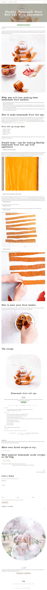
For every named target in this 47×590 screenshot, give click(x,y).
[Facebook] (24, 581)
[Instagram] (22, 581)
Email (18, 497)
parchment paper (3, 156)
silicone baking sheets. (16, 156)
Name (3, 497)
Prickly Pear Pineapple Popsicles (41, 471)
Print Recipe (23, 402)
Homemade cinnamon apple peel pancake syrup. (17, 122)
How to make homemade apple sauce (21, 121)
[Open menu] (45, 2)
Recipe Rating (3, 480)
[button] (21, 397)
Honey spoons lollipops (6, 459)
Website (33, 497)
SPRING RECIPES (27, 573)
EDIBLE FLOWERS (19, 573)
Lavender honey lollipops (6, 461)
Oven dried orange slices (6, 450)
